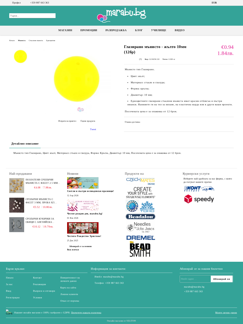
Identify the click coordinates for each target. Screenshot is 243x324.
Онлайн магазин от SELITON (121, 321)
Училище (158, 30)
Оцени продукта (88, 121)
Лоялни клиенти (69, 294)
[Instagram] (227, 3)
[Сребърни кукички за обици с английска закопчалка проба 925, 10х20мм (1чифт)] (16, 224)
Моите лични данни (226, 312)
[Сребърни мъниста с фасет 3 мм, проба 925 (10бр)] (16, 205)
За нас (9, 284)
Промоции (88, 30)
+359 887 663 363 (39, 2)
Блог (139, 30)
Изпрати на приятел (67, 121)
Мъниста (21, 40)
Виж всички (73, 250)
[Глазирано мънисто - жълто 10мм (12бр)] (76, 113)
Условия (37, 297)
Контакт (37, 277)
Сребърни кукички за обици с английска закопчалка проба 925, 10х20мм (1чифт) (41, 221)
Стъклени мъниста (36, 40)
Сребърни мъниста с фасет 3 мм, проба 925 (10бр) (40, 201)
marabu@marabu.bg (113, 276)
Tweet (93, 129)
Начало (12, 40)
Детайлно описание (25, 143)
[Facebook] (222, 3)
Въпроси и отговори (44, 291)
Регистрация (12, 297)
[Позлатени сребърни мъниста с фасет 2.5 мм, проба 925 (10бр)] (16, 185)
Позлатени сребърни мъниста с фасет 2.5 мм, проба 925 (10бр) (42, 181)
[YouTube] (232, 3)
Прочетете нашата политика (86, 312)
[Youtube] (108, 289)
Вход (8, 291)
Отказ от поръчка (69, 301)
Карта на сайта (68, 287)
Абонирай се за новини (80, 246)
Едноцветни (50, 40)
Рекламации (39, 284)
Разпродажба (116, 30)
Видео (180, 30)
